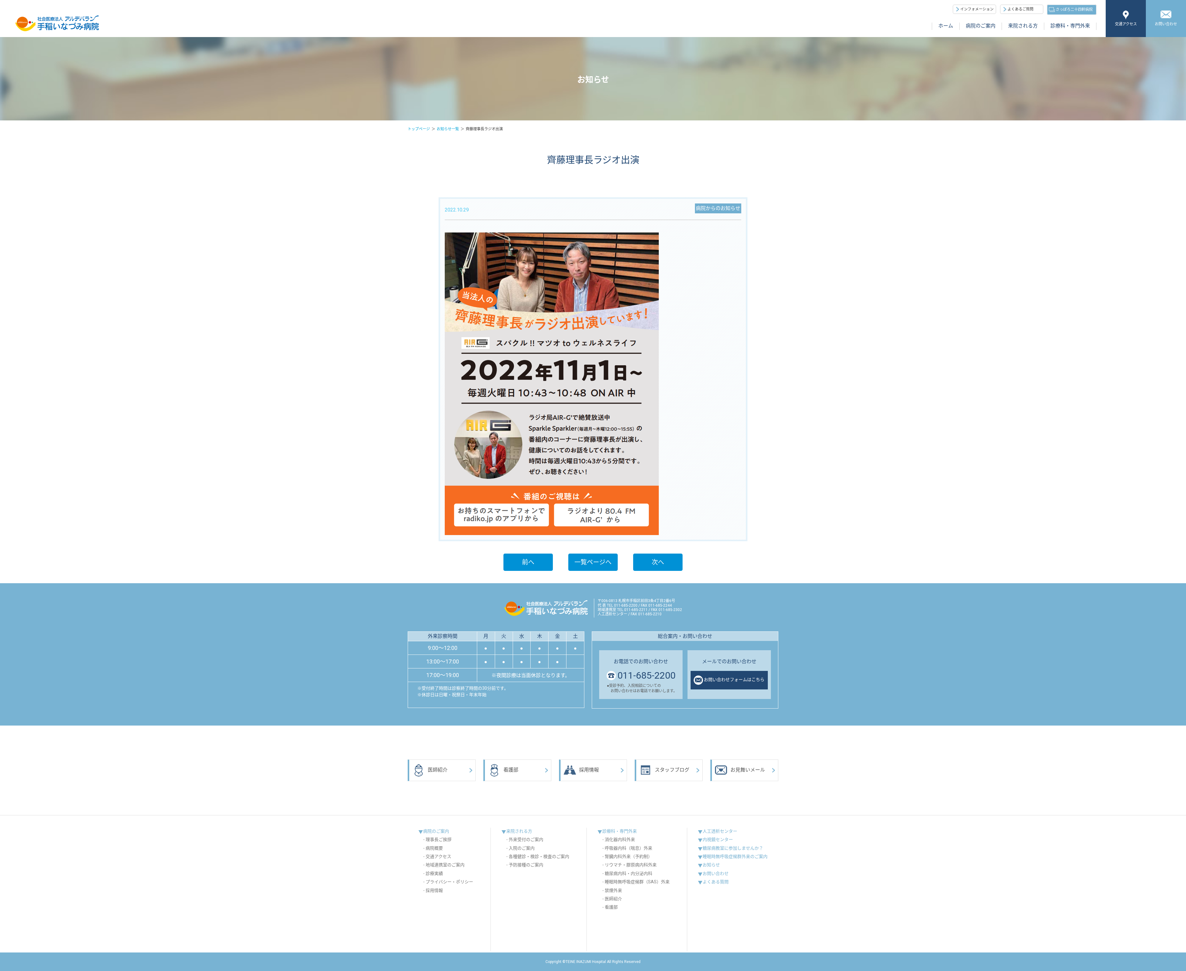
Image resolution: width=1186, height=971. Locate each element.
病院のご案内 (980, 26)
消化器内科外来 (620, 839)
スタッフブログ (672, 770)
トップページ (419, 129)
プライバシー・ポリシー (449, 881)
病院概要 (434, 848)
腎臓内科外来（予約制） (628, 856)
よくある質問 (716, 881)
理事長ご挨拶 (439, 839)
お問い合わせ (1166, 24)
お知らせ (711, 864)
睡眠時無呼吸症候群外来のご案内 (735, 856)
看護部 (510, 770)
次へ (658, 562)
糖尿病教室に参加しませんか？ (733, 848)
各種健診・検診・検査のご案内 (539, 856)
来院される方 (1023, 26)
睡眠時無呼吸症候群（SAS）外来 (637, 881)
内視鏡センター (718, 839)
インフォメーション (977, 9)
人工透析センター (720, 831)
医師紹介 (438, 770)
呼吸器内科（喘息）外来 (628, 848)
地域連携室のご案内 (445, 864)
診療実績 (434, 873)
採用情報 (589, 770)
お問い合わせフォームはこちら (734, 679)
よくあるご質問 (1020, 9)
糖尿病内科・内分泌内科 (628, 873)
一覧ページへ (593, 562)
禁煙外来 (613, 890)
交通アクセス (1126, 24)
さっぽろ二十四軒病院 (1074, 9)
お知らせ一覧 (448, 129)
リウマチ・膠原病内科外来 (631, 864)
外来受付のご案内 (526, 839)
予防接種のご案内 (526, 864)
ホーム (945, 26)
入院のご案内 (522, 848)
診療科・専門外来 (1070, 26)
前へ (528, 562)
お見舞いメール (747, 770)
